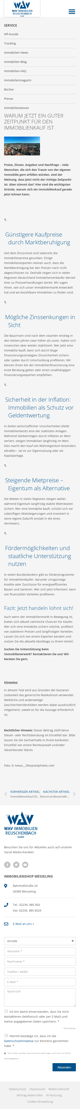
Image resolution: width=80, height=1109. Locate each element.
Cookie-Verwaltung (40, 1101)
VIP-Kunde (11, 34)
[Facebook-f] (7, 865)
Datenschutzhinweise (19, 1041)
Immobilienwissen (16, 108)
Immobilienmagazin (17, 80)
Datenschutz (17, 1089)
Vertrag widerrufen (30, 1095)
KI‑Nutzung (54, 1095)
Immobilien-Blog (15, 62)
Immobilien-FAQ (15, 71)
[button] (72, 11)
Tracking (10, 43)
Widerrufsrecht (58, 1089)
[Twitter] (16, 865)
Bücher (9, 89)
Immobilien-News (16, 52)
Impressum (37, 1089)
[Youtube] (25, 865)
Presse (8, 99)
